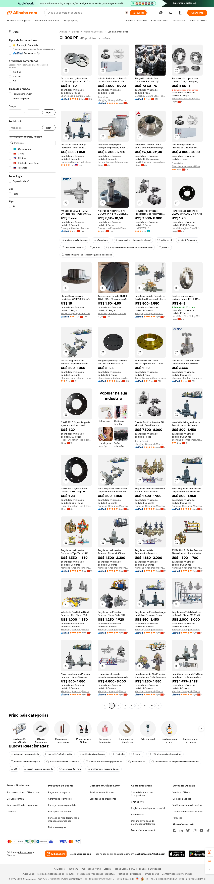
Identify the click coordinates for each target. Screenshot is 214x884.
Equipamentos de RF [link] (118, 31)
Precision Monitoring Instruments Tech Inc (76, 162)
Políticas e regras (57, 827)
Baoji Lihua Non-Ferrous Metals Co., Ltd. (150, 162)
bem (48, 112)
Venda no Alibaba (181, 792)
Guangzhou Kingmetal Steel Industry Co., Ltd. (113, 228)
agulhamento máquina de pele (105, 769)
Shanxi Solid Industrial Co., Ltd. (76, 95)
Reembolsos (137, 814)
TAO (133, 868)
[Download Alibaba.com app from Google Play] (198, 853)
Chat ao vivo (137, 801)
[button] (126, 13)
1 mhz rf (138, 754)
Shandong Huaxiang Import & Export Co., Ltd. (113, 313)
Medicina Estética (93, 31)
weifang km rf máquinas (76, 240)
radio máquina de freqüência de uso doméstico (177, 761)
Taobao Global (121, 868)
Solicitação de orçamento (103, 798)
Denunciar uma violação (143, 830)
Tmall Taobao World (91, 868)
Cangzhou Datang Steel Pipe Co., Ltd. (150, 95)
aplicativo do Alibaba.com (150, 854)
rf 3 (15, 769)
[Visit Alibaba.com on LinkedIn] (181, 830)
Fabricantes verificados (102, 792)
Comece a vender (182, 798)
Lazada (107, 868)
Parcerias (177, 817)
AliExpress (59, 868)
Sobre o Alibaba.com (18, 785)
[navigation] (32, 369)
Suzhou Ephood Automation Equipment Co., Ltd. (113, 162)
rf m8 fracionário (189, 240)
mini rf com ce (138, 761)
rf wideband (102, 240)
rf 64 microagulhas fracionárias (166, 754)
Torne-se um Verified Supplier (188, 811)
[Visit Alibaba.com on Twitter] (188, 830)
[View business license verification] (137, 879)
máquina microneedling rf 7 (27, 761)
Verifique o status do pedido (187, 805)
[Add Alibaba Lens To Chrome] (56, 853)
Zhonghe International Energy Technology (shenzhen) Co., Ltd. (187, 166)
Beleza (75, 31)
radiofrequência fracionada (40, 769)
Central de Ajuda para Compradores (142, 794)
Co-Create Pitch (15, 798)
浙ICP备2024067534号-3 (192, 879)
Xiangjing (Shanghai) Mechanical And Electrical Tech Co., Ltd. (113, 100)
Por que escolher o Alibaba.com (23, 792)
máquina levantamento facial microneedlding (131, 247)
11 (152, 705)
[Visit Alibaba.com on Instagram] (195, 830)
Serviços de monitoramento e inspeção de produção (63, 819)
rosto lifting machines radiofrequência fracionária (88, 255)
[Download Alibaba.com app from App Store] (177, 853)
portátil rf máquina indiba (60, 754)
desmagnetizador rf (74, 247)
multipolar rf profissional (93, 754)
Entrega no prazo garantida (62, 805)
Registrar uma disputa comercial (148, 808)
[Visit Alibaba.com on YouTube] (201, 830)
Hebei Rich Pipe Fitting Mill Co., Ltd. (187, 98)
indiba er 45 (166, 240)
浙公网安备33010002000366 (161, 879)
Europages (155, 868)
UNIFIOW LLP (142, 228)
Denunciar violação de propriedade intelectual (143, 822)
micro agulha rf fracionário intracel (134, 240)
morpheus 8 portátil (72, 769)
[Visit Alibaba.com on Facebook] (175, 830)
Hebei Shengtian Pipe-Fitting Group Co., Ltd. (187, 228)
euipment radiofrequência (26, 754)
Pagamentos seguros (59, 792)
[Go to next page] (158, 706)
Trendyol (142, 868)
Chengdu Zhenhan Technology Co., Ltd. (76, 228)
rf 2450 (96, 247)
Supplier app (84, 854)
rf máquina (120, 754)
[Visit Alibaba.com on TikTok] (208, 830)
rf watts (166, 247)
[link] (209, 852)
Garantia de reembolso (60, 798)
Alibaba (63, 31)
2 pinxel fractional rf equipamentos (105, 761)
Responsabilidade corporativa (22, 805)
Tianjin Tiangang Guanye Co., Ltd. (76, 313)
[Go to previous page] (105, 706)
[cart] (171, 13)
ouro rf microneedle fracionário (64, 761)
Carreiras (11, 811)
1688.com (73, 868)
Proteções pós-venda (59, 811)
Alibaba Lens (25, 852)
